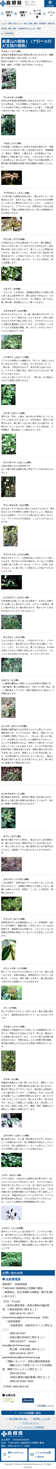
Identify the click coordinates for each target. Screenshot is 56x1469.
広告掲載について (45, 1405)
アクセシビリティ (30, 1422)
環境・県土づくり (15, 23)
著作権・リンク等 (41, 1418)
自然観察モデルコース (26, 28)
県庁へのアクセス (15, 1454)
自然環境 (42, 23)
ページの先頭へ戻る (30, 1413)
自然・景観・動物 (30, 23)
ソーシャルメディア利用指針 (30, 1427)
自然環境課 (9, 33)
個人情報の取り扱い (18, 1418)
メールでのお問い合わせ (43, 1454)
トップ (3, 23)
